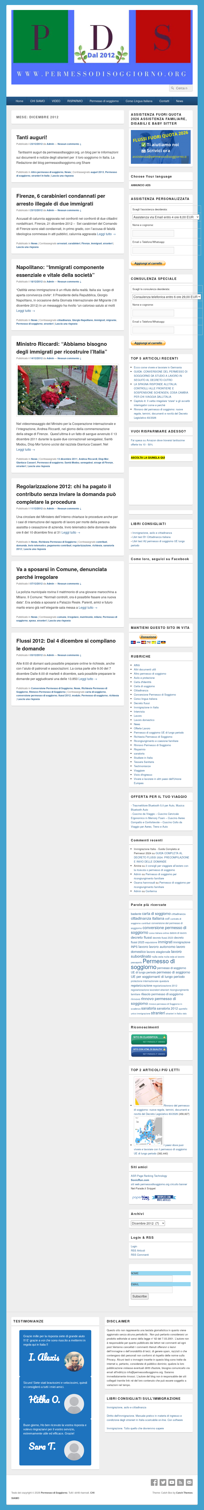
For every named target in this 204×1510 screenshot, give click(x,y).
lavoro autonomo (162, 946)
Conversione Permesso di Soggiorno (52, 688)
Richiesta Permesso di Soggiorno (57, 542)
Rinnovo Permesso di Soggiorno (47, 692)
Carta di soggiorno (144, 686)
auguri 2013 (97, 172)
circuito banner (178, 1184)
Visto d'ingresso (143, 774)
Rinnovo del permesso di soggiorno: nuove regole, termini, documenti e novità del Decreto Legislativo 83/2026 (161, 413)
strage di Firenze (103, 462)
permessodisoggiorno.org (154, 1184)
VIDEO (56, 101)
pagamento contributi (59, 545)
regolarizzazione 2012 (165, 985)
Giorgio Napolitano (82, 320)
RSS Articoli (138, 1250)
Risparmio (139, 749)
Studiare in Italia (143, 757)
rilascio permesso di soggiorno (162, 994)
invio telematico (37, 545)
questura (164, 981)
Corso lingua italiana (145, 699)
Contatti (164, 101)
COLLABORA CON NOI (77, 12)
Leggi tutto (106, 234)
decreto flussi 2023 (163, 937)
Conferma (151, 891)
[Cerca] (172, 88)
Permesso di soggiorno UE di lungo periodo (159, 732)
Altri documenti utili (145, 669)
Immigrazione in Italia (146, 707)
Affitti (137, 665)
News (179, 101)
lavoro (143, 946)
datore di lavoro (178, 932)
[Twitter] (163, 1482)
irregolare (73, 617)
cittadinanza (64, 320)
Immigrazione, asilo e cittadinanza (152, 533)
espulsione (151, 942)
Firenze (85, 243)
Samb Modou (72, 462)
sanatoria (139, 753)
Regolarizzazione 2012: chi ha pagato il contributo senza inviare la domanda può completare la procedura (66, 493)
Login (134, 1246)
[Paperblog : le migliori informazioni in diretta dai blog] (141, 1200)
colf (167, 919)
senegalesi (86, 462)
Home (19, 101)
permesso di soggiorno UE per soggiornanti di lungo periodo (160, 974)
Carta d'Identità (142, 682)
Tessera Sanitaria (144, 762)
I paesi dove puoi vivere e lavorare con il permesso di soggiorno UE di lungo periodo (160, 1149)
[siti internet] (149, 1056)
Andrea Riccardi (88, 459)
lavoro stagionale (158, 951)
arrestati (62, 243)
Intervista (139, 711)
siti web (135, 1184)
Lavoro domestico (144, 720)
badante (136, 914)
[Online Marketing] (163, 1200)
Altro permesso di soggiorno (47, 172)
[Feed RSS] (180, 1482)
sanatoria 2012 (167, 1008)
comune (61, 617)
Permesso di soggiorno (104, 101)
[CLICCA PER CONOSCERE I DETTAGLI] (161, 163)
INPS (134, 946)
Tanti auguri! (31, 137)
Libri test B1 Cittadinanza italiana (151, 537)
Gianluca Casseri (26, 462)
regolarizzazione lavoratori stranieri (150, 989)
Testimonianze (142, 766)
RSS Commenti (140, 1255)
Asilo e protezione (144, 678)
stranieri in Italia (40, 175)
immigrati (96, 243)
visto (184, 1013)
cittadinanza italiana (147, 918)
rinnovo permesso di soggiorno (153, 1001)
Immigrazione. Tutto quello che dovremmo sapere (135, 1428)
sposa (32, 620)
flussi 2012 (64, 695)
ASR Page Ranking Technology (149, 1176)
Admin (50, 144)
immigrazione (181, 942)
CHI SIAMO (37, 101)
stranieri (108, 243)
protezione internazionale (145, 981)
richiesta (97, 545)
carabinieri (74, 243)
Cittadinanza (141, 690)
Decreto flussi (142, 703)
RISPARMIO (75, 101)
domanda (21, 545)
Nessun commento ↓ (69, 144)
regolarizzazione (82, 545)
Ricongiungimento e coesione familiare (156, 741)
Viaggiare (139, 770)
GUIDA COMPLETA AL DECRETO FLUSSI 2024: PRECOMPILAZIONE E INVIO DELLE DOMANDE (161, 857)
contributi (101, 542)
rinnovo (135, 999)
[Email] (189, 1482)
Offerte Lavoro (142, 728)
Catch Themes (184, 1492)
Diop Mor (103, 459)
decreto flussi (141, 937)
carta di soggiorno (95, 692)
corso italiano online (159, 932)
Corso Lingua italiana (139, 101)
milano (98, 617)
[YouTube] (171, 1482)
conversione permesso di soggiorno (36, 695)
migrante (111, 320)
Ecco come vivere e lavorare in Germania (158, 367)
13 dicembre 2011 (67, 459)
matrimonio (86, 617)
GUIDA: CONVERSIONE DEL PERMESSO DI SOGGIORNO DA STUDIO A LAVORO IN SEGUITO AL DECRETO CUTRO (160, 376)
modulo (76, 695)
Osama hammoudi (144, 882)
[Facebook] (154, 1482)
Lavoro (138, 716)
